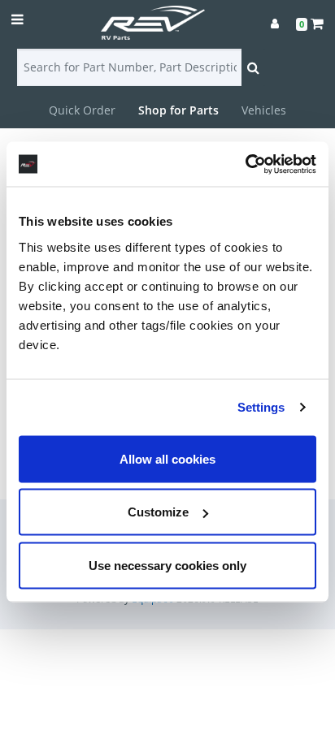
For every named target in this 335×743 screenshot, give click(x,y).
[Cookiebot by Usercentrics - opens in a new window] (245, 164)
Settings (261, 407)
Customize (158, 512)
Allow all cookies (167, 458)
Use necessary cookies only (167, 565)
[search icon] (253, 67)
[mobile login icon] (275, 23)
